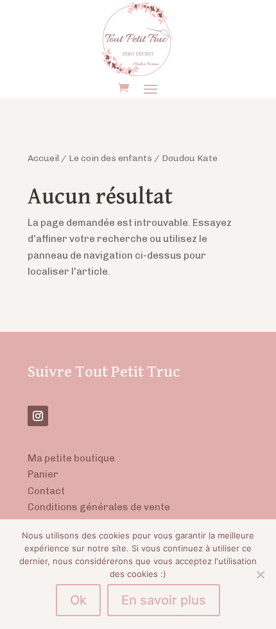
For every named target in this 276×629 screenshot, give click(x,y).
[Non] (260, 574)
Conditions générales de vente (99, 507)
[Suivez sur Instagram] (38, 416)
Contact (46, 491)
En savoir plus (163, 600)
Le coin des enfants (110, 158)
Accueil (43, 158)
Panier (43, 474)
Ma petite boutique (71, 458)
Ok (78, 600)
